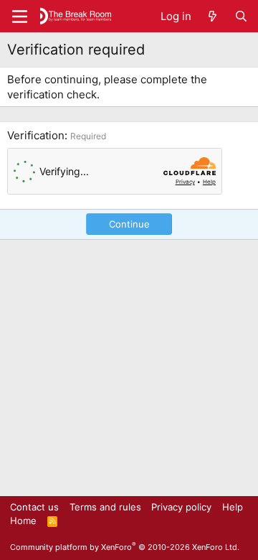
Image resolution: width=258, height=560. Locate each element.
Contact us (34, 507)
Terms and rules (105, 507)
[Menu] (20, 16)
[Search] (241, 16)
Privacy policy (181, 507)
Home (23, 520)
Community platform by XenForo (124, 547)
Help (232, 507)
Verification (35, 135)
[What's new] (212, 16)
